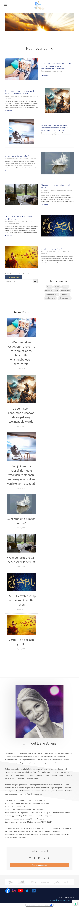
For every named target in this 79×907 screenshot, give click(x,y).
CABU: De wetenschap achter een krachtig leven (21, 600)
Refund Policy (70, 900)
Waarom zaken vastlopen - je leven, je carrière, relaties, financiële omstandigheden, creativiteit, (56, 65)
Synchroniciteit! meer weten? (17, 156)
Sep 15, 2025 (21, 649)
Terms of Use (61, 900)
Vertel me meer (13, 277)
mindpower (65, 294)
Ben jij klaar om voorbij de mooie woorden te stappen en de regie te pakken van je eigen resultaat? (54, 127)
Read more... (44, 75)
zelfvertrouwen (65, 298)
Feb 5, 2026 (21, 567)
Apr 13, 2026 (21, 426)
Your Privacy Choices (43, 905)
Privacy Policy (52, 900)
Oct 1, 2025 (21, 609)
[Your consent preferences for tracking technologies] (75, 903)
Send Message (40, 865)
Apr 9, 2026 (21, 488)
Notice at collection (31, 905)
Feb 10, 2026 (21, 528)
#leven (49, 287)
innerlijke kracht (52, 294)
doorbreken (65, 290)
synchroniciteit (50, 298)
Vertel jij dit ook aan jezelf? (51, 249)
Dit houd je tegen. (52, 290)
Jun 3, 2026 (21, 368)
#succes (65, 287)
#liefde (57, 287)
